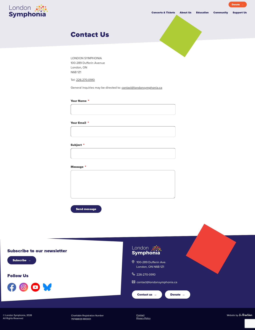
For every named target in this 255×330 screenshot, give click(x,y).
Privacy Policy (143, 318)
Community (220, 12)
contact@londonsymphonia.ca (142, 87)
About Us (185, 12)
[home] (28, 16)
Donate (236, 4)
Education (202, 12)
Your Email (78, 123)
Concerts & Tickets (163, 12)
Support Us (240, 12)
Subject (76, 145)
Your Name (78, 101)
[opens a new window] (245, 315)
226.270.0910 (85, 79)
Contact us (144, 294)
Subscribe (19, 260)
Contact (140, 315)
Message (77, 167)
